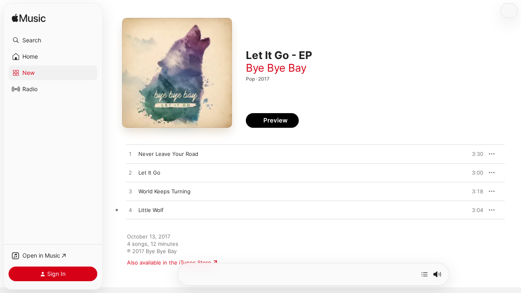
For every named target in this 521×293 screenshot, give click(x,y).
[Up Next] (424, 274)
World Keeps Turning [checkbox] (164, 191)
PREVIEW (474, 153)
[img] (29, 18)
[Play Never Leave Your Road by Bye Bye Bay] (130, 154)
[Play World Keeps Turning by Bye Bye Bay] (130, 191)
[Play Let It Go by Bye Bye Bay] (130, 173)
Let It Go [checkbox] (149, 172)
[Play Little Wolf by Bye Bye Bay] (130, 210)
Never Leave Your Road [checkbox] (168, 154)
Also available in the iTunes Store (169, 262)
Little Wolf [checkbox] (151, 210)
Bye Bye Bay (276, 67)
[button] (53, 40)
